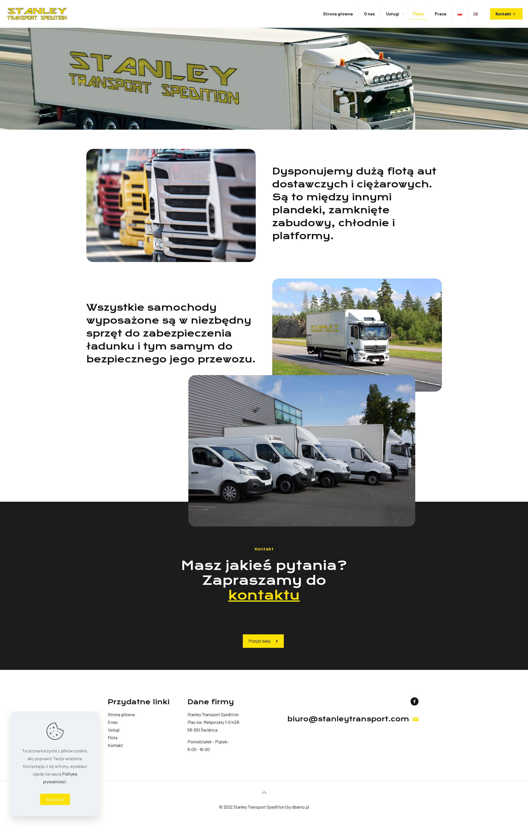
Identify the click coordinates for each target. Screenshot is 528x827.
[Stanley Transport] (37, 14)
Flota (112, 737)
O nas (113, 722)
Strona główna (121, 714)
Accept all (55, 799)
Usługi (114, 729)
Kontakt (503, 13)
